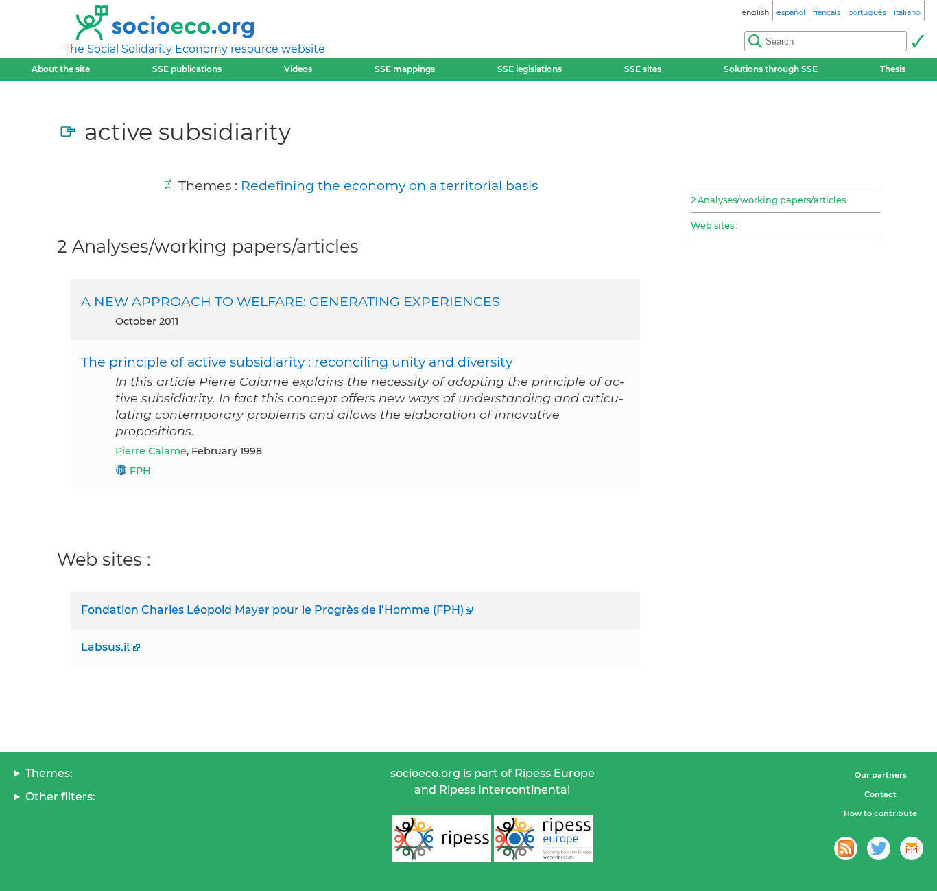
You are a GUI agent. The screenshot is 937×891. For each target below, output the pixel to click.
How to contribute (880, 813)
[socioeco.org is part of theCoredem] (911, 848)
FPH (140, 471)
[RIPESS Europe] (543, 838)
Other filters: (60, 796)
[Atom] (845, 848)
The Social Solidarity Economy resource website (194, 49)
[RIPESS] (441, 838)
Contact (880, 794)
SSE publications (187, 69)
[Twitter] (878, 848)
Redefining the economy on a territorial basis (389, 185)
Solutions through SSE (771, 69)
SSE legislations (529, 69)
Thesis (892, 69)
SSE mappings (405, 69)
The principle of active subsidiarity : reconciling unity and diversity (296, 362)
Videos (298, 69)
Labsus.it (106, 646)
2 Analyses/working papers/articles (768, 199)
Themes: (49, 773)
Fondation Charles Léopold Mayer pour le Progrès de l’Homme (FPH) (272, 609)
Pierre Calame (151, 451)
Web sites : (714, 225)
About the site (61, 69)
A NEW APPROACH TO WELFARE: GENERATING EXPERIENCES (290, 301)
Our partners (881, 775)
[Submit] (918, 41)
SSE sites (642, 69)
